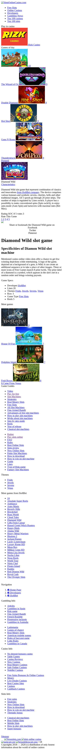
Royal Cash (12, 574)
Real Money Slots (15, 402)
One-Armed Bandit (16, 410)
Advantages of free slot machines (23, 413)
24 (8, 498)
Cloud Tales (13, 517)
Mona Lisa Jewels (15, 552)
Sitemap (5, 736)
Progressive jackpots (17, 619)
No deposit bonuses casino (20, 654)
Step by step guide (16, 421)
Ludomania (12, 627)
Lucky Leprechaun (16, 541)
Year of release (14, 426)
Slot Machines (14, 396)
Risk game (12, 611)
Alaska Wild (13, 531)
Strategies (11, 399)
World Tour (12, 560)
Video (10, 391)
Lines (10, 464)
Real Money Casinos (17, 664)
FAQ (9, 439)
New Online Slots (15, 450)
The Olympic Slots (16, 577)
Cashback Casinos (16, 689)
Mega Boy (12, 547)
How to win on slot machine (20, 458)
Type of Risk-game (16, 467)
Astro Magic (13, 506)
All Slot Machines (15, 407)
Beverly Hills (13, 509)
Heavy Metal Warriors (17, 533)
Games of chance (15, 630)
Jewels (25, 291)
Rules (10, 442)
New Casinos (13, 662)
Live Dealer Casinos (17, 680)
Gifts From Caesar (16, 522)
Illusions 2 (12, 536)
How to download (16, 456)
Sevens (33, 291)
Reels (10, 423)
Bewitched (12, 512)
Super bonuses (14, 728)
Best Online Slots (15, 445)
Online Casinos (14, 10)
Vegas (40, 291)
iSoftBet (22, 285)
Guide (10, 461)
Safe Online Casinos (17, 667)
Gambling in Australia (17, 622)
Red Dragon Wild (15, 571)
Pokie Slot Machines (17, 453)
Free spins (12, 699)
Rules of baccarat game (18, 638)
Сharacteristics (8, 184)
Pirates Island (13, 566)
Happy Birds (13, 528)
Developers (12, 13)
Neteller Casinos (15, 670)
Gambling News (15, 15)
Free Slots (12, 7)
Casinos (11, 686)
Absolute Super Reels (17, 501)
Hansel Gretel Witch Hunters (21, 525)
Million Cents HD (15, 550)
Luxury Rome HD (16, 544)
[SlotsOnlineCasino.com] (13, 2)
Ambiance (12, 503)
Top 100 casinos (15, 18)
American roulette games (19, 635)
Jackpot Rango (14, 539)
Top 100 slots (13, 21)
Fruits (18, 291)
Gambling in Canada (17, 643)
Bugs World (13, 514)
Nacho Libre (13, 555)
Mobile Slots (13, 723)
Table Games (13, 656)
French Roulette (15, 616)
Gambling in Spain (16, 608)
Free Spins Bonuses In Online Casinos (25, 675)
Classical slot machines (18, 429)
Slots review (13, 448)
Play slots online (15, 437)
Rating (10, 434)
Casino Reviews (15, 659)
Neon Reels (12, 558)
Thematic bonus (15, 712)
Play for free (13, 394)
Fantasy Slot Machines (18, 469)
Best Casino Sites (15, 683)
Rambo (10, 569)
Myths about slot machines (20, 418)
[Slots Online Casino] (31, 739)
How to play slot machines (20, 415)
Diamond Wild (14, 520)
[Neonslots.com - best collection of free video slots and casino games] (12, 739)
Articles (11, 606)
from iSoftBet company (28, 192)
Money (10, 678)
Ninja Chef (12, 563)
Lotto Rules (12, 641)
